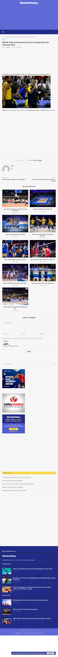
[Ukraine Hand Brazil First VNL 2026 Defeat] (43, 272)
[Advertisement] (29, 17)
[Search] (55, 32)
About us (30, 630)
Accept (50, 653)
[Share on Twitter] (31, 160)
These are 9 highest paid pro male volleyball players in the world (32, 569)
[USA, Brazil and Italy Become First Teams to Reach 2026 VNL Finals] (43, 248)
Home (3, 37)
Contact (37, 630)
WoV (8, 47)
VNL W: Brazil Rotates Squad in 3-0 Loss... (15, 259)
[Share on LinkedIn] (34, 160)
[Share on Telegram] (39, 160)
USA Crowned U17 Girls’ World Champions (12, 480)
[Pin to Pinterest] (33, 160)
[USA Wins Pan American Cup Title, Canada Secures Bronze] (6, 602)
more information (41, 653)
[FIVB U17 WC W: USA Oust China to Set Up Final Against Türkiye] (6, 621)
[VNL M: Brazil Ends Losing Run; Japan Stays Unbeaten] (15, 272)
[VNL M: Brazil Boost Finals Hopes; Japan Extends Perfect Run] (43, 223)
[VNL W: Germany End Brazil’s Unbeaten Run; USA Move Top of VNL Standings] (15, 296)
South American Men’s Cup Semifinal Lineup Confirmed (15, 209)
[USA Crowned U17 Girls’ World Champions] (6, 611)
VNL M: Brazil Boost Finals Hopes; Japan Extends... (42, 235)
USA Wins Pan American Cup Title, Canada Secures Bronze (16, 477)
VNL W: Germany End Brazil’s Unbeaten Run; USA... (15, 307)
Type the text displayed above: (10, 346)
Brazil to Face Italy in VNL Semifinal (15, 234)
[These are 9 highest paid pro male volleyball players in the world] (6, 571)
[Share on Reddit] (36, 160)
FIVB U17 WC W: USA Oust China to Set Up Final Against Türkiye (18, 484)
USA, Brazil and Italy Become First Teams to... (42, 259)
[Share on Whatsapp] (37, 160)
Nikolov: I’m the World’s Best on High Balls (12, 487)
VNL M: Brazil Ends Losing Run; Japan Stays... (15, 283)
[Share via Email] (41, 160)
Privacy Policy (22, 630)
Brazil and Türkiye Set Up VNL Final (42, 209)
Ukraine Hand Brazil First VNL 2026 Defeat (42, 283)
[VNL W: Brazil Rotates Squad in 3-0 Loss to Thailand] (15, 248)
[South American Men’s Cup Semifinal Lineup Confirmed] (15, 198)
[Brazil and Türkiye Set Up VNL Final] (43, 198)
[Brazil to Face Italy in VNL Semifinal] (15, 223)
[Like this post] (28, 160)
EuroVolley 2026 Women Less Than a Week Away (14, 490)
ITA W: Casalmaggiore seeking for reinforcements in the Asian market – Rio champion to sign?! (32, 588)
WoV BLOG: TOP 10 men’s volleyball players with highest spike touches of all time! (34, 578)
